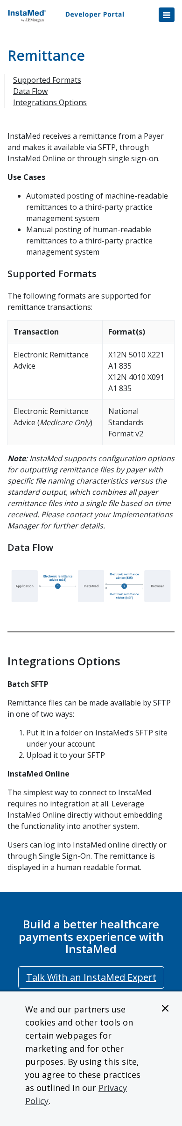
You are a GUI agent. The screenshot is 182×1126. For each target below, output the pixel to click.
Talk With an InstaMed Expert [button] (91, 977)
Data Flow (30, 91)
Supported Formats (47, 80)
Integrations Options (50, 102)
